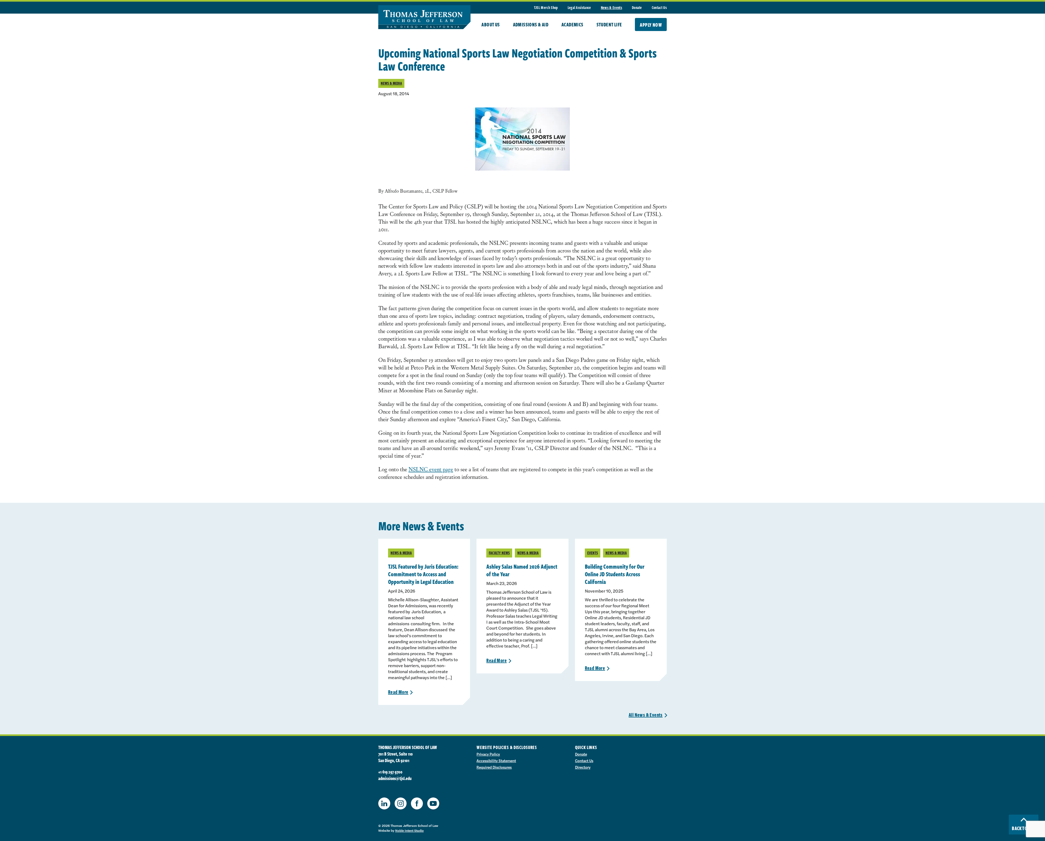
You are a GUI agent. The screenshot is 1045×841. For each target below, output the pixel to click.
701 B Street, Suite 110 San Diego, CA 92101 (395, 757)
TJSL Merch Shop (546, 7)
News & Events (611, 7)
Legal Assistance (579, 7)
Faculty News (499, 553)
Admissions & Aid (530, 24)
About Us (490, 24)
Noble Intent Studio (409, 830)
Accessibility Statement (496, 760)
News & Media (391, 83)
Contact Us (659, 7)
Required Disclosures (494, 767)
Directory (583, 767)
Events (592, 553)
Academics (572, 24)
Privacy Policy (488, 754)
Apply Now (651, 24)
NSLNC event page (430, 469)
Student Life (609, 24)
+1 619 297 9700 (390, 772)
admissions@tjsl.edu (394, 778)
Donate (637, 7)
